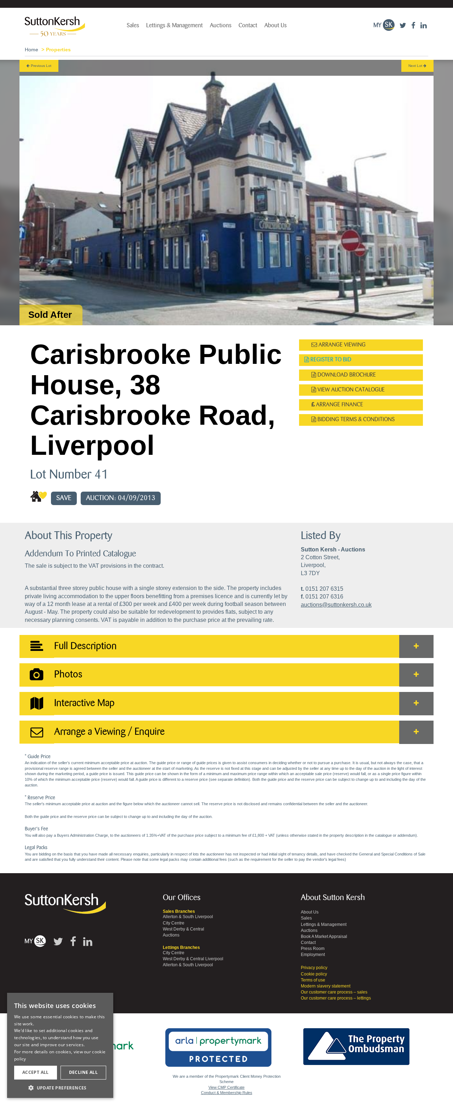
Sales (133, 25)
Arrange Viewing (341, 345)
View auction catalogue (350, 390)
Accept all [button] (35, 1072)
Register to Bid (330, 359)
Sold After (50, 314)
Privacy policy (314, 967)
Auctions (220, 25)
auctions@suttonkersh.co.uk (336, 605)
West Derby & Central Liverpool (193, 958)
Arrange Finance (339, 404)
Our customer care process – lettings (336, 998)
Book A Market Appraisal (324, 936)
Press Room (313, 948)
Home (31, 49)
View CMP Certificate (226, 1087)
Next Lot (415, 66)
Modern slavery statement (325, 986)
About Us (275, 25)
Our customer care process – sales (334, 992)
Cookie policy (314, 974)
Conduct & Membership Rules (226, 1092)
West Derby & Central (183, 929)
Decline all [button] (83, 1072)
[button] (60, 1087)
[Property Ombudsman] (356, 1043)
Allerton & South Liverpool (188, 916)
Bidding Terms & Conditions (355, 419)
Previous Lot (40, 66)
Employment (313, 954)
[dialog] (60, 1045)
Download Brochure (346, 375)
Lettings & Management (174, 25)
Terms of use (313, 980)
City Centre (173, 923)
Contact (248, 25)
